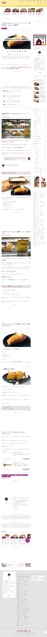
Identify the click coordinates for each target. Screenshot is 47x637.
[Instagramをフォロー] (15, 508)
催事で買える (5, 478)
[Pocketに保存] (15, 51)
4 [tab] (24, 17)
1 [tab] (20, 17)
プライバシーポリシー (15, 633)
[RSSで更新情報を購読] (18, 508)
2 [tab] (21, 17)
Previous (2, 11)
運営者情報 (27, 633)
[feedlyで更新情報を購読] (16, 508)
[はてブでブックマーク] (12, 51)
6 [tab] (26, 17)
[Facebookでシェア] (10, 51)
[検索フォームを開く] (45, 4)
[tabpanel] (7, 12)
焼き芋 (9, 476)
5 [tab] (25, 17)
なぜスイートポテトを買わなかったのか (11, 104)
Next (44, 11)
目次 (14, 87)
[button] (25, 51)
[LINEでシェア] (17, 51)
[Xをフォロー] (42, 4)
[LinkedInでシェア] (23, 51)
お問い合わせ (32, 633)
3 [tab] (22, 17)
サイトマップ (22, 633)
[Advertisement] (16, 78)
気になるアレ (5, 476)
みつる (39, 55)
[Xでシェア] (7, 51)
